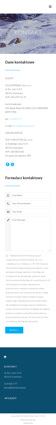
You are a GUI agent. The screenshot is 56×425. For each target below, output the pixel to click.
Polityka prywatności (28, 420)
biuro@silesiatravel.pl (23, 125)
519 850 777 (15, 118)
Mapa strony (28, 423)
